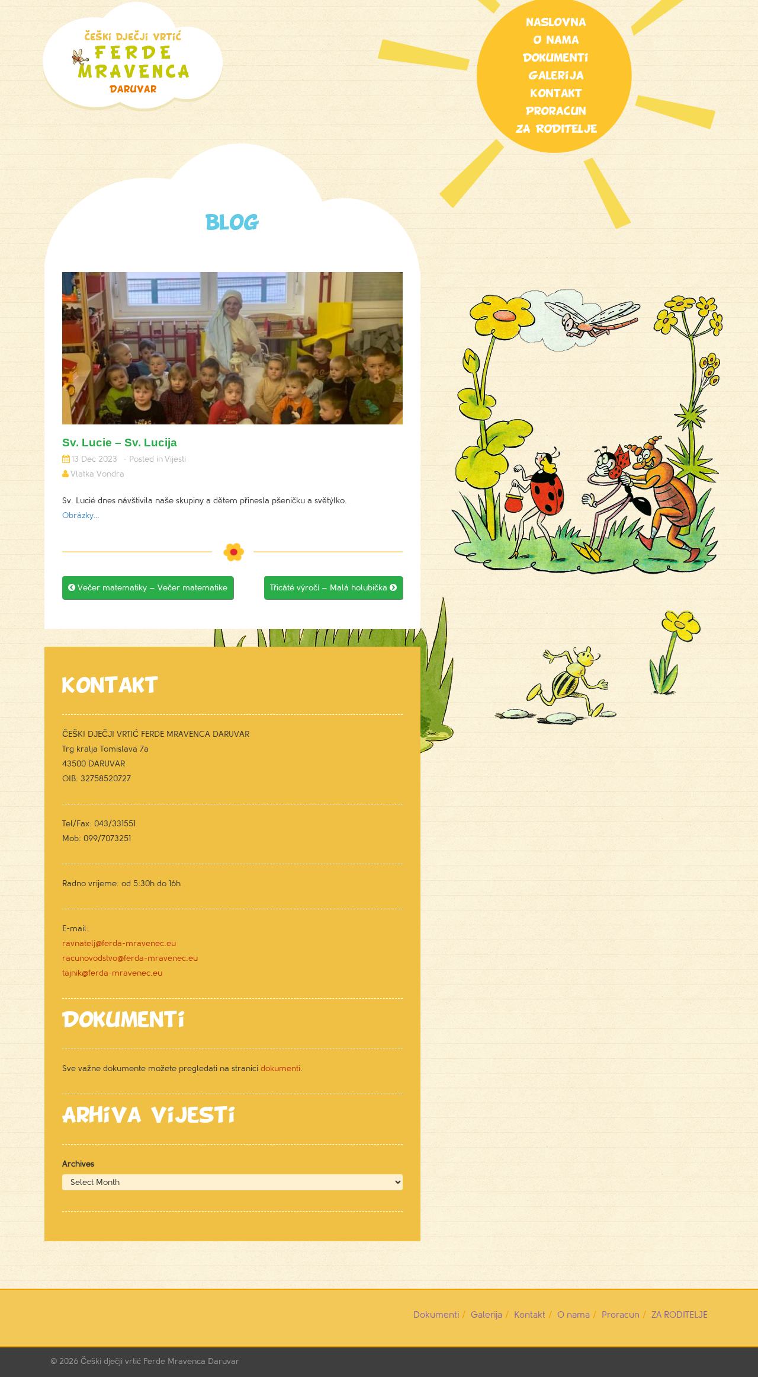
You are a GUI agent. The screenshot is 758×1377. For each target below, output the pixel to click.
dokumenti (280, 1068)
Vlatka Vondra (97, 473)
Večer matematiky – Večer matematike (147, 587)
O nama (556, 40)
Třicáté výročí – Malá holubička (333, 587)
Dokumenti (556, 58)
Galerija (556, 76)
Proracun (556, 111)
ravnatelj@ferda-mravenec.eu (119, 943)
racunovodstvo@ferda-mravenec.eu (130, 958)
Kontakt (556, 93)
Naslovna (556, 22)
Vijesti (175, 459)
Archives (78, 1163)
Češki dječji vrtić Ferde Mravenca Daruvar (160, 1361)
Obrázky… (80, 515)
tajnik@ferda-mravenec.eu (112, 973)
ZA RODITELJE (556, 129)
